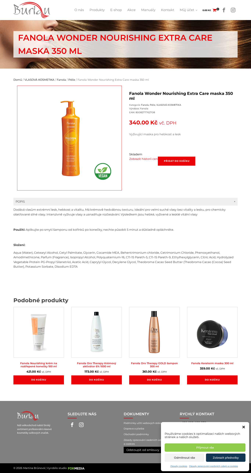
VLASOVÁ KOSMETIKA (39, 79)
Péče (71, 79)
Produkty (97, 10)
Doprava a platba (134, 428)
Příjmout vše (205, 447)
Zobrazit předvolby (226, 457)
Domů (17, 79)
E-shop (116, 10)
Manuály (148, 10)
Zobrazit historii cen (143, 159)
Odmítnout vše (184, 457)
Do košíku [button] (38, 379)
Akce (131, 10)
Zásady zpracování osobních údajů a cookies (213, 466)
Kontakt (167, 10)
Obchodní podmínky (136, 434)
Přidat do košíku (176, 161)
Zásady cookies (178, 466)
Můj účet (187, 10)
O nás (79, 10)
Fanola (61, 79)
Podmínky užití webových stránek (144, 423)
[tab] (125, 202)
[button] (243, 427)
